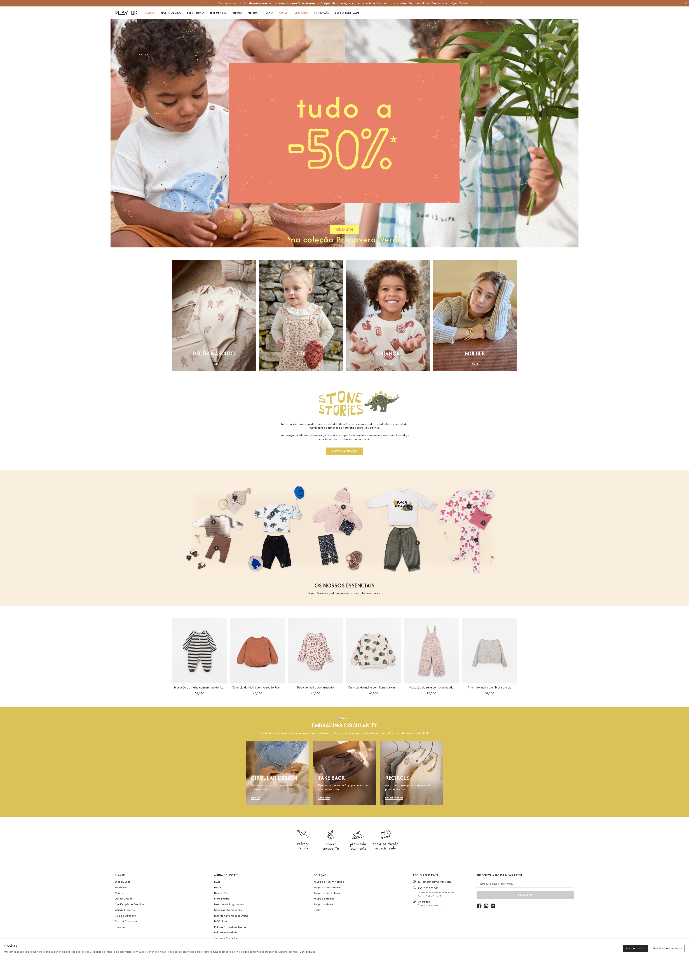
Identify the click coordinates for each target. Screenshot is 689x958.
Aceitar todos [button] (635, 948)
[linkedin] (493, 905)
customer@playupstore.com (435, 882)
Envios (217, 887)
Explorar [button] (255, 797)
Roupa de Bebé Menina (327, 893)
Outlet (317, 910)
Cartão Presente (125, 910)
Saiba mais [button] (324, 797)
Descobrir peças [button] (394, 797)
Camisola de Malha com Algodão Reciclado (257, 687)
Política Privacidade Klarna (230, 927)
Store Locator (222, 898)
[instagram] (486, 905)
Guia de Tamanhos (126, 921)
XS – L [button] (475, 364)
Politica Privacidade (226, 932)
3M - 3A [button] (301, 364)
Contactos (121, 893)
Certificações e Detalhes (129, 904)
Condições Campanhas (228, 910)
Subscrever (525, 895)
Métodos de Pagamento (229, 904)
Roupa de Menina (323, 904)
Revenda (120, 927)
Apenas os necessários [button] (667, 948)
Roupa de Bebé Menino (327, 887)
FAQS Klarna (221, 921)
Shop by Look (122, 882)
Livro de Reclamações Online (231, 915)
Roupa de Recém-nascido (328, 882)
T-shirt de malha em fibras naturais (489, 687)
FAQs (217, 882)
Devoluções (221, 893)
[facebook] (479, 905)
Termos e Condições (226, 938)
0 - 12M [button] (214, 364)
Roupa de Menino (323, 898)
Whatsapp (424, 901)
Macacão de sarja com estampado (431, 687)
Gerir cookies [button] (307, 952)
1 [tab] (342, 242)
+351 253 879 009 (428, 888)
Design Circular (124, 898)
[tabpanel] (344, 133)
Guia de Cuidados (125, 915)
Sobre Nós (121, 887)
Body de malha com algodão (315, 687)
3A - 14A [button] (388, 364)
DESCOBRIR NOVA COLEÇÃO (344, 230)
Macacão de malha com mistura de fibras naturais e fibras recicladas (199, 687)
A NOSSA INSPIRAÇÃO (344, 451)
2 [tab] (346, 242)
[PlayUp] (126, 13)
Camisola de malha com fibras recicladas (373, 687)
